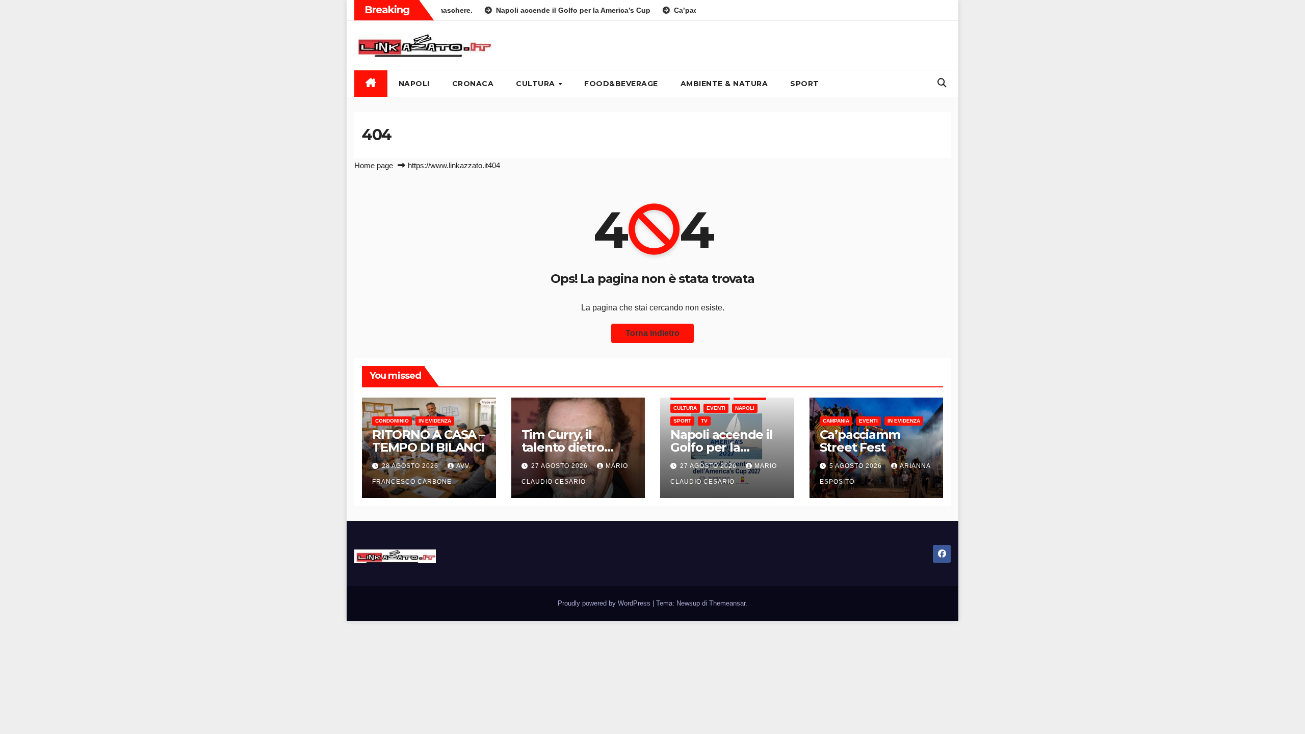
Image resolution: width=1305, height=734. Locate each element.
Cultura (536, 83)
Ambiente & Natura (724, 83)
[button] (942, 83)
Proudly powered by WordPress (605, 603)
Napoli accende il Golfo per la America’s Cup (721, 447)
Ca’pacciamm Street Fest (860, 441)
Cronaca (473, 83)
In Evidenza (435, 421)
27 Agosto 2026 (560, 465)
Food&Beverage (621, 83)
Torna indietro (652, 333)
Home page (373, 165)
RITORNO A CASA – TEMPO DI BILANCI (428, 441)
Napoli (414, 83)
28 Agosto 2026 (411, 465)
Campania (836, 421)
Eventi (716, 408)
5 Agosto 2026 (856, 465)
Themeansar (727, 603)
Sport (804, 83)
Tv (704, 421)
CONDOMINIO (392, 421)
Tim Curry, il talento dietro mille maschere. (569, 447)
